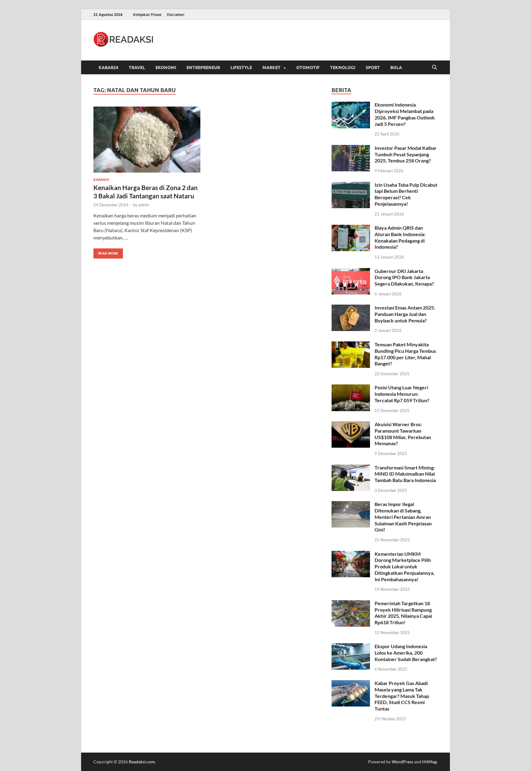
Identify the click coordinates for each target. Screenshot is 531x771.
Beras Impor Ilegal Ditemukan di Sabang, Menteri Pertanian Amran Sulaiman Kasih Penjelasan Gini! (403, 516)
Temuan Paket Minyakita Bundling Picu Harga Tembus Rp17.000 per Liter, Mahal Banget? (405, 353)
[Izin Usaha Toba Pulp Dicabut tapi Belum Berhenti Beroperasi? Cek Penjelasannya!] (351, 185)
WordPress (402, 761)
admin (143, 204)
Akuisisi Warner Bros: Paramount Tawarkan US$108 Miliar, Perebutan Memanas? (403, 433)
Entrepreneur (203, 67)
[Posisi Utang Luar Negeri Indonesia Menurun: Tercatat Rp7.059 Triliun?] (351, 388)
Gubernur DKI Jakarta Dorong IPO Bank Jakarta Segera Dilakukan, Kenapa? (404, 277)
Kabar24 (108, 67)
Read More (105, 251)
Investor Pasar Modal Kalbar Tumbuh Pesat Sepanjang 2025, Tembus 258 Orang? (406, 154)
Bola (396, 67)
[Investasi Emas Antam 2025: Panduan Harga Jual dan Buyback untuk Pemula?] (351, 308)
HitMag (429, 761)
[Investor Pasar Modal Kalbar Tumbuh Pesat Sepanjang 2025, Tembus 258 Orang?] (351, 148)
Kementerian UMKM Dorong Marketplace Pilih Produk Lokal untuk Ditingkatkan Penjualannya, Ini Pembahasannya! (405, 566)
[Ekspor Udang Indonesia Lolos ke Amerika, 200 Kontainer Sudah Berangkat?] (351, 647)
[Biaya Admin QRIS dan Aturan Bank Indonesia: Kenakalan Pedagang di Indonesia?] (351, 228)
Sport (373, 67)
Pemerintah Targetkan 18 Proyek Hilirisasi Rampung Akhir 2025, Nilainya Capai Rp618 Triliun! (403, 612)
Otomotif (308, 67)
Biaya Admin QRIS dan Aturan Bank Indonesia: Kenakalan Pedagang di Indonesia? (400, 237)
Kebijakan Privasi (147, 14)
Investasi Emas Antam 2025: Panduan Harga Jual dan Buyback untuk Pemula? (405, 314)
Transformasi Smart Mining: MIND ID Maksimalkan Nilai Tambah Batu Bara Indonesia (405, 474)
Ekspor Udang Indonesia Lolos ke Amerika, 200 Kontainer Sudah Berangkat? (406, 652)
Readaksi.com (142, 761)
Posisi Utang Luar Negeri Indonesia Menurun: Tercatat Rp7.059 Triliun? (402, 393)
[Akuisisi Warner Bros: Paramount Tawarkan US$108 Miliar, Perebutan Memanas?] (351, 425)
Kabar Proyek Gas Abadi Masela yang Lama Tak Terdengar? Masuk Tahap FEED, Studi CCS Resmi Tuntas (402, 695)
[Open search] (434, 67)
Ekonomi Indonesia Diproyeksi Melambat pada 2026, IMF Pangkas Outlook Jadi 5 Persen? (405, 114)
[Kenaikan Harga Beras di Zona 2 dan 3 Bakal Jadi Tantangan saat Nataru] (146, 140)
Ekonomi (165, 67)
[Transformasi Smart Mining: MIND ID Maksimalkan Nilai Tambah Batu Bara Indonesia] (351, 468)
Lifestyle (241, 67)
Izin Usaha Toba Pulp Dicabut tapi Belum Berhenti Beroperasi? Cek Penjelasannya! (406, 194)
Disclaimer (176, 14)
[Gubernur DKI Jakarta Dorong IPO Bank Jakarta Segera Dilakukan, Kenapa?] (351, 272)
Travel (137, 67)
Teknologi (342, 67)
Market (271, 67)
